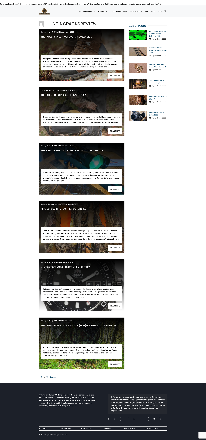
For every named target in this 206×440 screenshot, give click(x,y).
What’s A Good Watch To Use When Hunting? (65, 267)
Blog (160, 11)
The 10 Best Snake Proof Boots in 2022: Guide (66, 36)
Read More (115, 75)
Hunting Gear (150, 11)
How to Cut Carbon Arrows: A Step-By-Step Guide (158, 50)
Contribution (65, 428)
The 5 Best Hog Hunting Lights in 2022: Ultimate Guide (72, 150)
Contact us (86, 428)
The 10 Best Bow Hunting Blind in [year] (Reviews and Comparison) (78, 325)
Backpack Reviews (119, 11)
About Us (42, 428)
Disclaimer (107, 428)
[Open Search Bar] (165, 11)
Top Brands (102, 11)
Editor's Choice (46, 90)
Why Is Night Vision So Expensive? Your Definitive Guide (157, 33)
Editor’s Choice (136, 11)
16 (47, 377)
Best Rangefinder (85, 11)
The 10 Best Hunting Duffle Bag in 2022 (63, 95)
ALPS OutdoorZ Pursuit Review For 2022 (63, 209)
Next (53, 377)
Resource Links (151, 428)
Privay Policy (129, 428)
